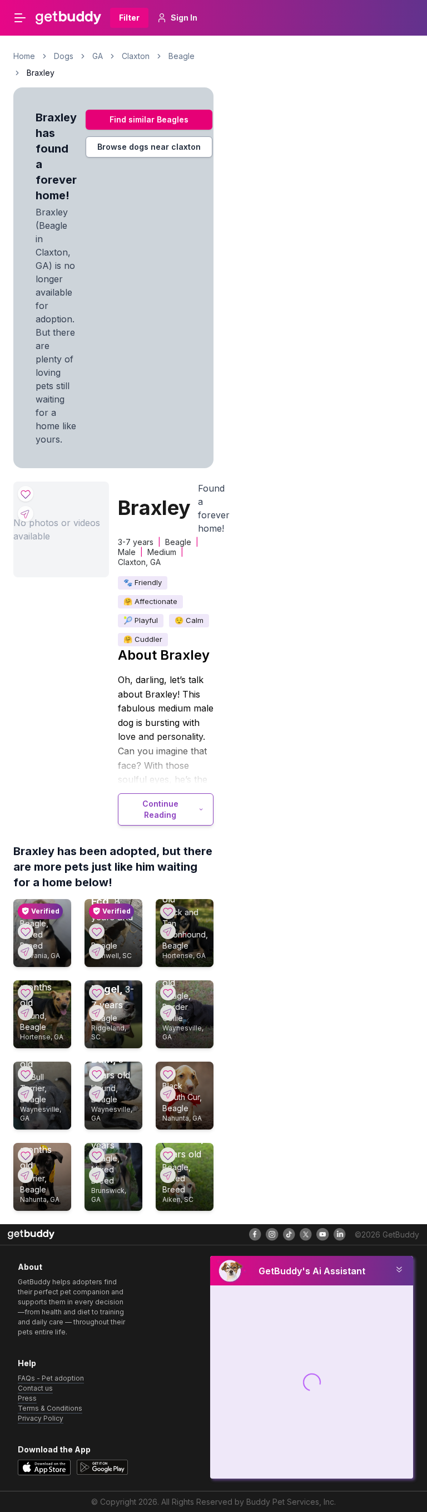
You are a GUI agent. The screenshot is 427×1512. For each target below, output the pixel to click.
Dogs (63, 56)
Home (24, 56)
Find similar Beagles (149, 119)
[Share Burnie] (168, 1012)
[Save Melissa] (168, 1155)
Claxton (136, 56)
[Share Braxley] (25, 514)
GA (97, 56)
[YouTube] (322, 1234)
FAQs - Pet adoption (51, 1378)
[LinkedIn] (340, 1234)
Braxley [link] (40, 72)
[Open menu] (20, 18)
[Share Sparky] (25, 1175)
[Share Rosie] (168, 931)
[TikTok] (289, 1234)
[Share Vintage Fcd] (97, 951)
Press (27, 1398)
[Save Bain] (97, 1074)
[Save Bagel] (97, 992)
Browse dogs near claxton (149, 146)
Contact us (35, 1388)
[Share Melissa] (168, 1175)
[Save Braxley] (25, 494)
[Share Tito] (97, 1175)
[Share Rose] (25, 1094)
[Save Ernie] (168, 1074)
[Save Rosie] (168, 911)
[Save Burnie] (168, 992)
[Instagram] (272, 1234)
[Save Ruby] (25, 992)
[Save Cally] (25, 931)
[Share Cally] (25, 951)
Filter (129, 17)
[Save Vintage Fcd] (97, 931)
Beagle (181, 56)
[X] (306, 1234)
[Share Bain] (97, 1094)
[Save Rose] (25, 1074)
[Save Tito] (97, 1155)
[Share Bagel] (97, 1012)
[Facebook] (255, 1234)
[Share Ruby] (25, 1012)
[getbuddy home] (31, 1234)
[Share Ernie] (168, 1094)
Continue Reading (160, 809)
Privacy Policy (40, 1418)
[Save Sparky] (25, 1155)
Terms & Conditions (50, 1408)
